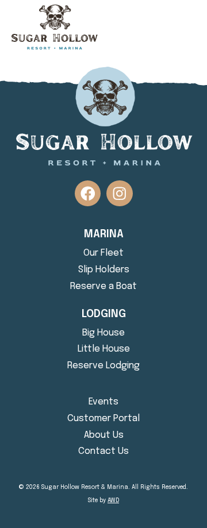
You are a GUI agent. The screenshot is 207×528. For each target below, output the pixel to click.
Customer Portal (103, 418)
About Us (104, 435)
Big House (103, 333)
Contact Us (103, 451)
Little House (104, 349)
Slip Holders (103, 270)
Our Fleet (103, 253)
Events (103, 402)
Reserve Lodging (103, 366)
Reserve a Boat (103, 286)
